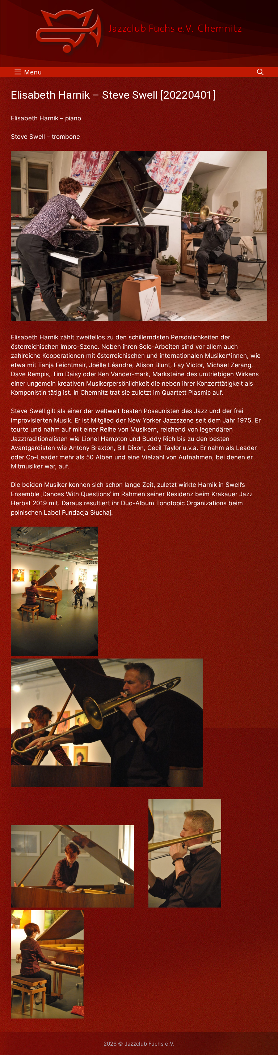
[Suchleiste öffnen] (260, 72)
